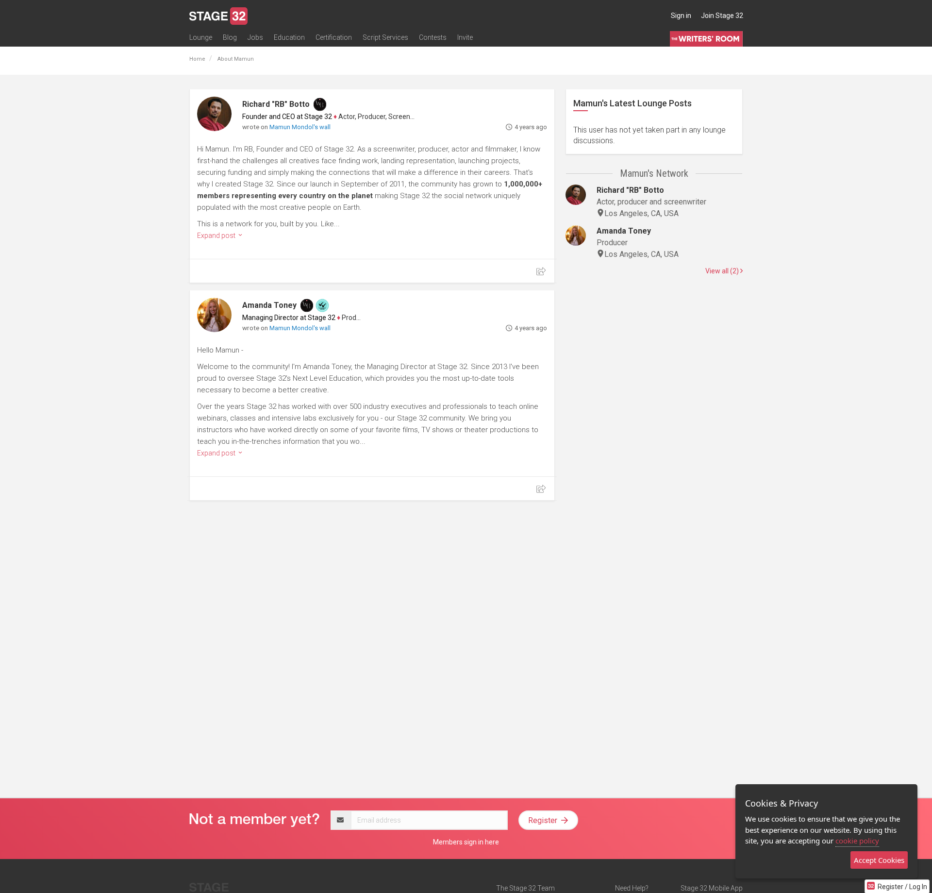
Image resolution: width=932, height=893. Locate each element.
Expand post (217, 235)
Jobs (255, 37)
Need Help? (632, 888)
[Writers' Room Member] (320, 104)
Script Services (385, 37)
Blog (230, 37)
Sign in (681, 15)
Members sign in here (466, 842)
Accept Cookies (879, 860)
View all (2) (722, 271)
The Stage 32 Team (525, 888)
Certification (334, 37)
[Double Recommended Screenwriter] (322, 305)
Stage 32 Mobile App (712, 888)
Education (289, 37)
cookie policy (857, 840)
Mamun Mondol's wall (300, 127)
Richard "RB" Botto (276, 104)
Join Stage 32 (722, 15)
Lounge (200, 37)
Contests (433, 37)
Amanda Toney (269, 305)
